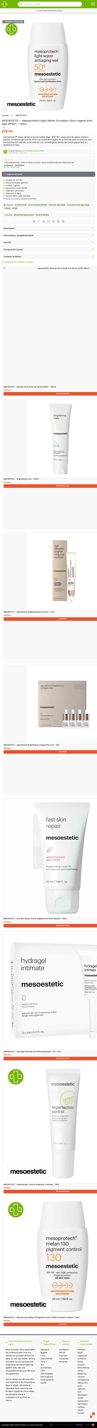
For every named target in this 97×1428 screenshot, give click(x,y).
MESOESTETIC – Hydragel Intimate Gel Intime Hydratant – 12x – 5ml (32, 1051)
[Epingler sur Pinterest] (53, 221)
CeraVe (81, 1376)
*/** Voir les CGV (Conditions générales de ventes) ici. (20, 199)
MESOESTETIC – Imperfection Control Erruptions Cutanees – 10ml (31, 1184)
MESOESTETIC (21, 115)
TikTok (62, 1352)
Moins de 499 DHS (42, 215)
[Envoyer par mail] (48, 221)
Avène (81, 1398)
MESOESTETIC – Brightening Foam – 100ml (21, 479)
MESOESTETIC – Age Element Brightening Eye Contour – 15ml (29, 612)
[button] (5, 110)
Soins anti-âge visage (57, 205)
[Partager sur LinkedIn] (58, 221)
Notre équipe (47, 1373)
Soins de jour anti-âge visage (78, 205)
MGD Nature (83, 1367)
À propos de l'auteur (13, 249)
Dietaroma (83, 1382)
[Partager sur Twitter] (43, 221)
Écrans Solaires (20, 205)
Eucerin (81, 1364)
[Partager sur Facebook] (39, 221)
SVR (79, 1392)
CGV (43, 1370)
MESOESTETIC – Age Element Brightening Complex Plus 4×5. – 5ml (31, 745)
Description (9, 228)
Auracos (81, 1349)
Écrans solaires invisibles (38, 205)
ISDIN (80, 1352)
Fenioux (81, 1407)
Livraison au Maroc (13, 256)
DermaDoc (83, 1404)
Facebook (63, 1358)
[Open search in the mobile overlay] (50, 4)
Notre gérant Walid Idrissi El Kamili (47, 1379)
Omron (81, 1413)
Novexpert (82, 1395)
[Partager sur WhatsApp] (34, 221)
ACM (80, 1386)
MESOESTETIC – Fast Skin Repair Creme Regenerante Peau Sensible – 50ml (35, 918)
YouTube (63, 1355)
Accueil (5, 115)
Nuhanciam (83, 1401)
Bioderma (82, 1373)
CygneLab (82, 1355)
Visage (14, 208)
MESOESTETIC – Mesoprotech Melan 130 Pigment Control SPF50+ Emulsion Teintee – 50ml (41, 1317)
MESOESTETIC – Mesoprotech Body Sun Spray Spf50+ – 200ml (30, 387)
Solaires (7, 208)
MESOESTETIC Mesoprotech (24, 215)
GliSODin (82, 1388)
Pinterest (63, 1361)
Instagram (64, 1349)
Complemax (83, 1380)
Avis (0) (7, 242)
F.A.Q (43, 1355)
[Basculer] (4, 228)
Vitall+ (80, 1410)
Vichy (80, 1370)
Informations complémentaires (19, 235)
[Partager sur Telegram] (63, 221)
